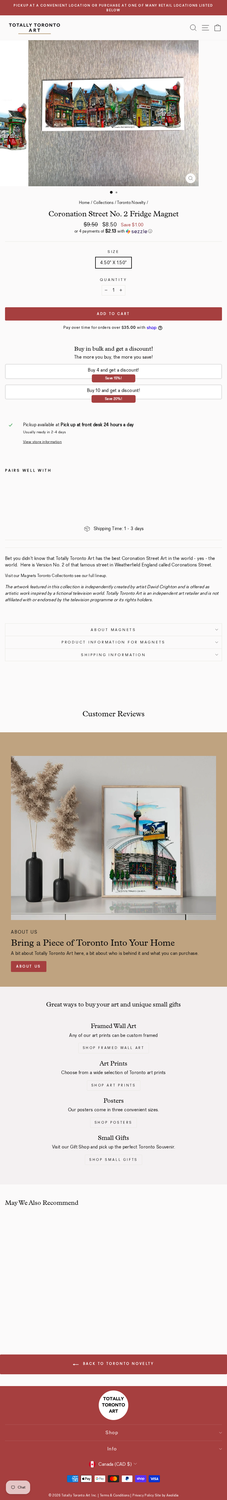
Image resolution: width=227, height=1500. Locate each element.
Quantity (113, 279)
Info (112, 1449)
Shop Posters (113, 1122)
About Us (28, 966)
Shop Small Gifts (113, 1160)
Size (113, 251)
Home (84, 202)
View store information (42, 441)
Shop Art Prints (113, 1085)
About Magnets (113, 630)
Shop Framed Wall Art (114, 1048)
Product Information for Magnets (113, 642)
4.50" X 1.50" (113, 262)
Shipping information (113, 655)
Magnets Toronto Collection (45, 575)
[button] (113, 231)
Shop (112, 1432)
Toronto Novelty (131, 202)
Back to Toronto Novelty (117, 1364)
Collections (103, 202)
